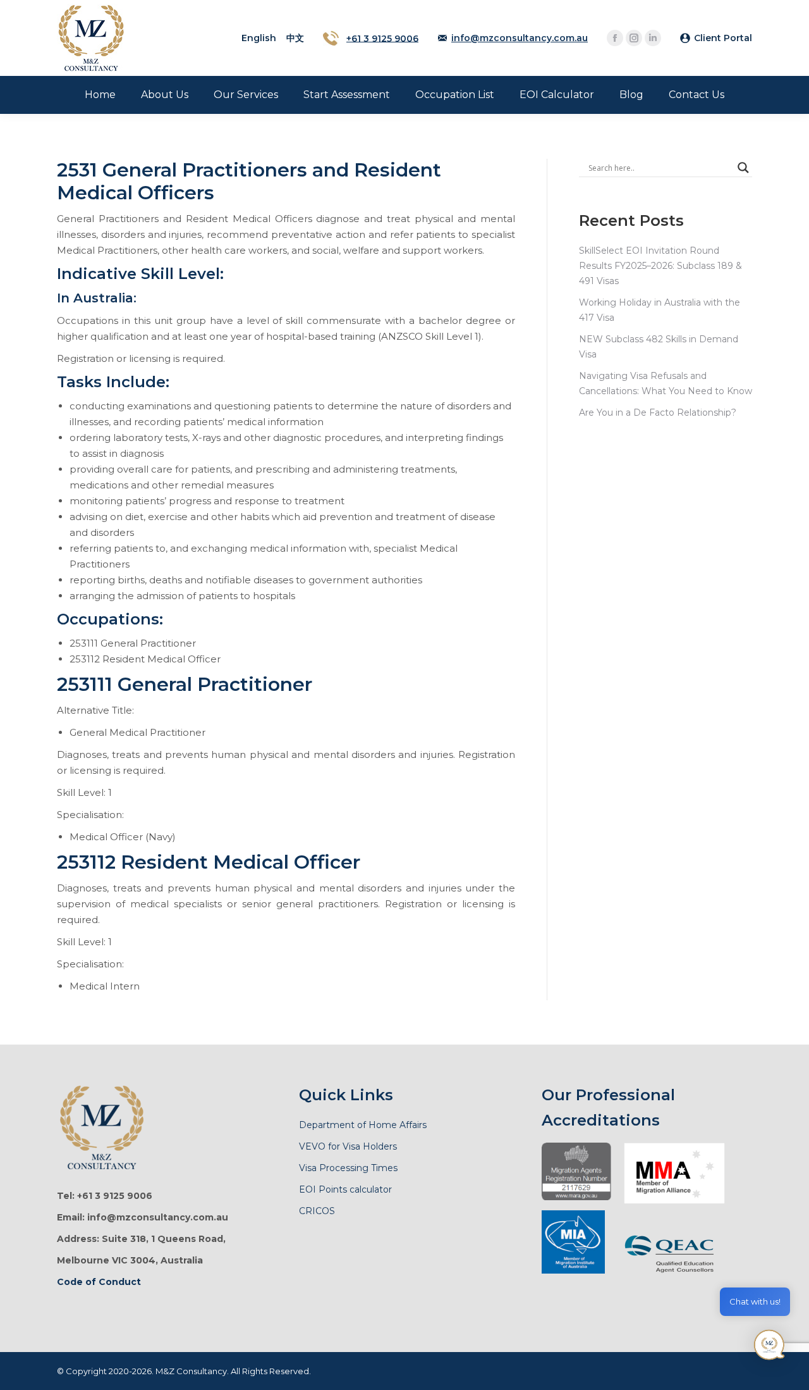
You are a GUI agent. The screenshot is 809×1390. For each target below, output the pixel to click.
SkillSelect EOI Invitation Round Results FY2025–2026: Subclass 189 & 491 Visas (660, 266)
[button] (770, 1348)
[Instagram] (634, 38)
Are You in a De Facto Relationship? (657, 412)
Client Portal (723, 38)
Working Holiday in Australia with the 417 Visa (659, 310)
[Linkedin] (653, 38)
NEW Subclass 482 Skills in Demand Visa (658, 346)
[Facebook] (615, 38)
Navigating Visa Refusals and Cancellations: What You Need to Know (665, 383)
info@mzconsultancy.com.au (519, 38)
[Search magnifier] (743, 168)
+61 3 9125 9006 (382, 38)
